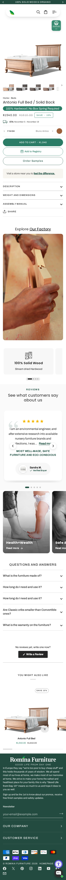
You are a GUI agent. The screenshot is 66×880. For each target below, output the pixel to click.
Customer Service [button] (20, 837)
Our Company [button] (15, 826)
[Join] (60, 814)
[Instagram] (31, 868)
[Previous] (13, 445)
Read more (46, 443)
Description (11, 186)
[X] (13, 868)
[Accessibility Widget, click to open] (58, 864)
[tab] (27, 487)
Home (6, 98)
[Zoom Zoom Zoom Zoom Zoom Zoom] (33, 48)
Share (12, 211)
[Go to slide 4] (37, 378)
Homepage (46, 863)
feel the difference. (44, 173)
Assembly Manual (15, 204)
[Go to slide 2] (33, 378)
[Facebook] (4, 868)
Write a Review (37, 655)
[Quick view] (45, 729)
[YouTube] (48, 868)
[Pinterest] (22, 868)
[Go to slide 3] (35, 378)
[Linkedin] (39, 868)
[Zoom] (10, 71)
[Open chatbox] (58, 873)
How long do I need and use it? (22, 586)
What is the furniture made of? (22, 575)
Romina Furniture (18, 863)
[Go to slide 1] (30, 378)
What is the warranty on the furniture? (27, 624)
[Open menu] (54, 12)
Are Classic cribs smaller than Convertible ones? (29, 611)
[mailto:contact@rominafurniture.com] (4, 873)
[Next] (53, 445)
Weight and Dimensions (19, 195)
